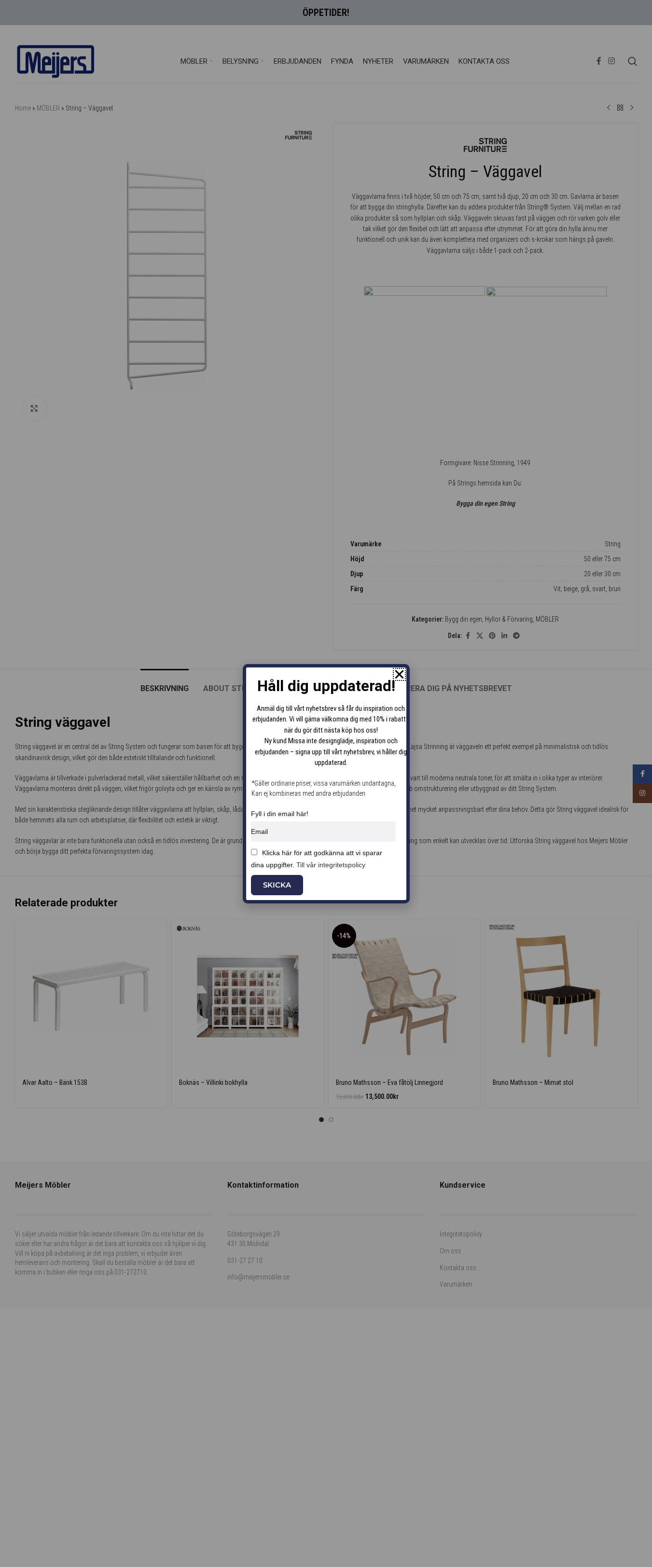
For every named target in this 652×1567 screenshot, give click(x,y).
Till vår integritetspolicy (330, 865)
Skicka (277, 884)
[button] (399, 674)
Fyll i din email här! (279, 814)
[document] (326, 783)
